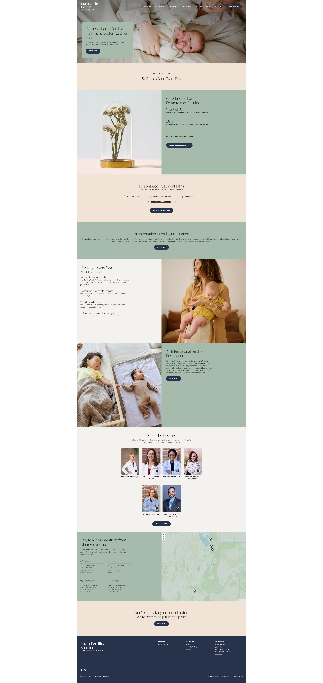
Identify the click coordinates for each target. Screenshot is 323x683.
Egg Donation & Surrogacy (223, 651)
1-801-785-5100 (163, 644)
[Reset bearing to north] (163, 539)
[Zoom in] (163, 534)
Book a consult (234, 6)
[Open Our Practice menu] (164, 6)
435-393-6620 (116, 590)
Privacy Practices (213, 676)
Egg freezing (218, 647)
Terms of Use (238, 676)
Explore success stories (179, 145)
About (188, 644)
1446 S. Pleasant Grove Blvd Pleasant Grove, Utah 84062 (88, 586)
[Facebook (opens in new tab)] (81, 670)
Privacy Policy (226, 676)
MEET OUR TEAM (162, 524)
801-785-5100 (89, 570)
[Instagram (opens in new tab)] (85, 670)
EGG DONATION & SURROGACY (161, 202)
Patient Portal (198, 6)
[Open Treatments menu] (151, 6)
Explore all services (161, 210)
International (186, 6)
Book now (93, 51)
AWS (241, 600)
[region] (204, 566)
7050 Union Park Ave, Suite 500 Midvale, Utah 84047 (117, 566)
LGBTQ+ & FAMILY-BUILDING (162, 196)
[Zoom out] (163, 536)
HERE (243, 600)
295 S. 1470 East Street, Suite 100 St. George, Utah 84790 (118, 586)
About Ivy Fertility (191, 647)
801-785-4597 (87, 572)
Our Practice (159, 6)
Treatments (146, 6)
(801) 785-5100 (211, 6)
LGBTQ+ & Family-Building (223, 649)
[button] (211, 539)
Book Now (161, 247)
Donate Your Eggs (173, 6)
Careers (188, 649)
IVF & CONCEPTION (133, 196)
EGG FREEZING (189, 196)
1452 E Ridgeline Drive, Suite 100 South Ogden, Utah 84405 (90, 566)
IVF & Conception (220, 644)
